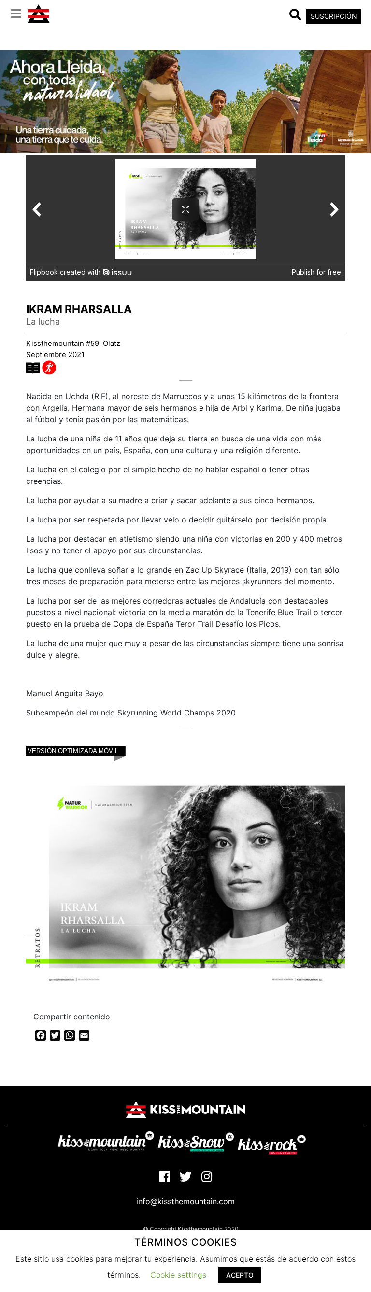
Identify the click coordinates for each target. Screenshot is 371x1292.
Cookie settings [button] (178, 1274)
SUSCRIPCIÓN (334, 16)
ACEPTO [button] (240, 1275)
